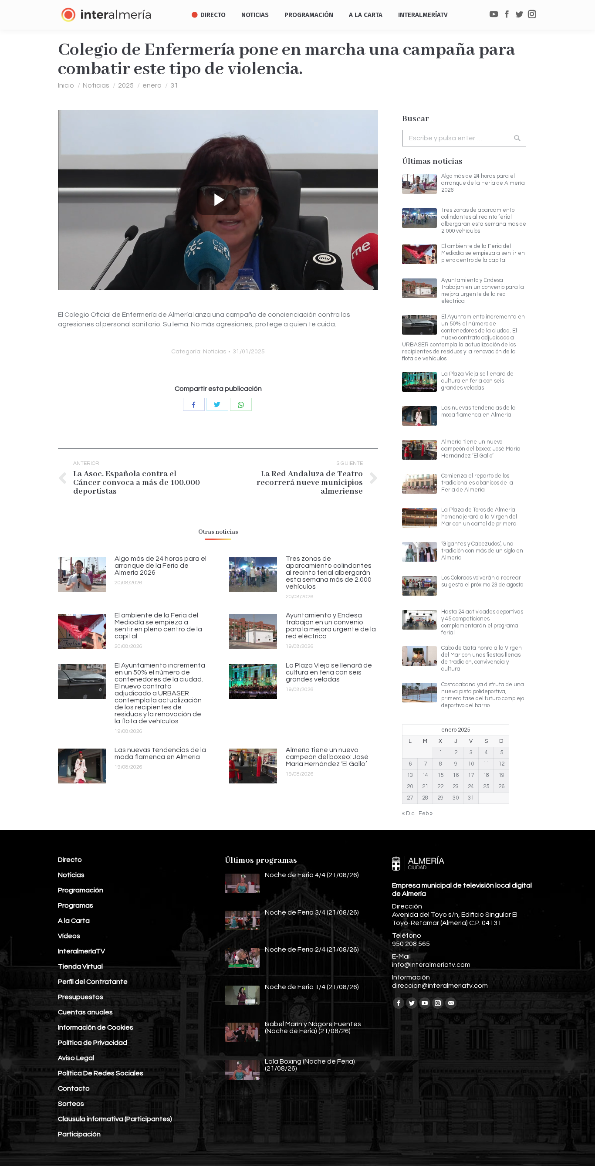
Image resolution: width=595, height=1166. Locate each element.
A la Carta (74, 920)
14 (425, 775)
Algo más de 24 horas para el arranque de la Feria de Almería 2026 (160, 565)
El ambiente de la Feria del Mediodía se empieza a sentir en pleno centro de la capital (158, 626)
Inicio (66, 85)
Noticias (96, 85)
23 (456, 786)
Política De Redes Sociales (100, 1073)
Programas (75, 905)
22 (440, 786)
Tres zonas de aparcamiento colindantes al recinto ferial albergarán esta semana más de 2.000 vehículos (329, 572)
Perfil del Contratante (93, 981)
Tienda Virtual (80, 966)
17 (471, 775)
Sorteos (71, 1103)
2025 (126, 85)
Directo (70, 859)
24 (471, 786)
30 (456, 798)
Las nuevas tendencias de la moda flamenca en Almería (160, 753)
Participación (79, 1134)
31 (174, 85)
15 (440, 775)
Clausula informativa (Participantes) (115, 1118)
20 (410, 786)
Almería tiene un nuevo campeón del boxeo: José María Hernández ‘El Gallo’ (327, 756)
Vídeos (69, 935)
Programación (80, 890)
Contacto (74, 1088)
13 (410, 775)
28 (425, 798)
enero (152, 85)
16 (456, 775)
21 (425, 786)
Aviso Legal (76, 1057)
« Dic (408, 813)
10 (471, 764)
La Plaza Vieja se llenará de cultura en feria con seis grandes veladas (329, 672)
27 (410, 798)
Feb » (426, 813)
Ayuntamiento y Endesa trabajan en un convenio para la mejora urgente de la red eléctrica (331, 626)
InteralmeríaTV (81, 951)
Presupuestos (80, 996)
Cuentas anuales (85, 1012)
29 (440, 798)
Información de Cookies (95, 1027)
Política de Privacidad (92, 1042)
